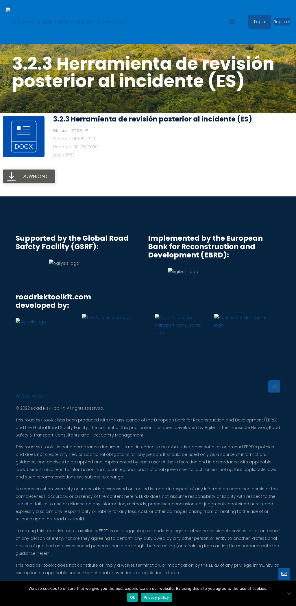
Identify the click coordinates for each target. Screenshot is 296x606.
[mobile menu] (232, 22)
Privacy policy (156, 597)
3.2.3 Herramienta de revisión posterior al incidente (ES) (152, 119)
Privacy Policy (29, 396)
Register (282, 22)
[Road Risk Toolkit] (65, 21)
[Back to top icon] (274, 386)
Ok (132, 597)
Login (259, 22)
